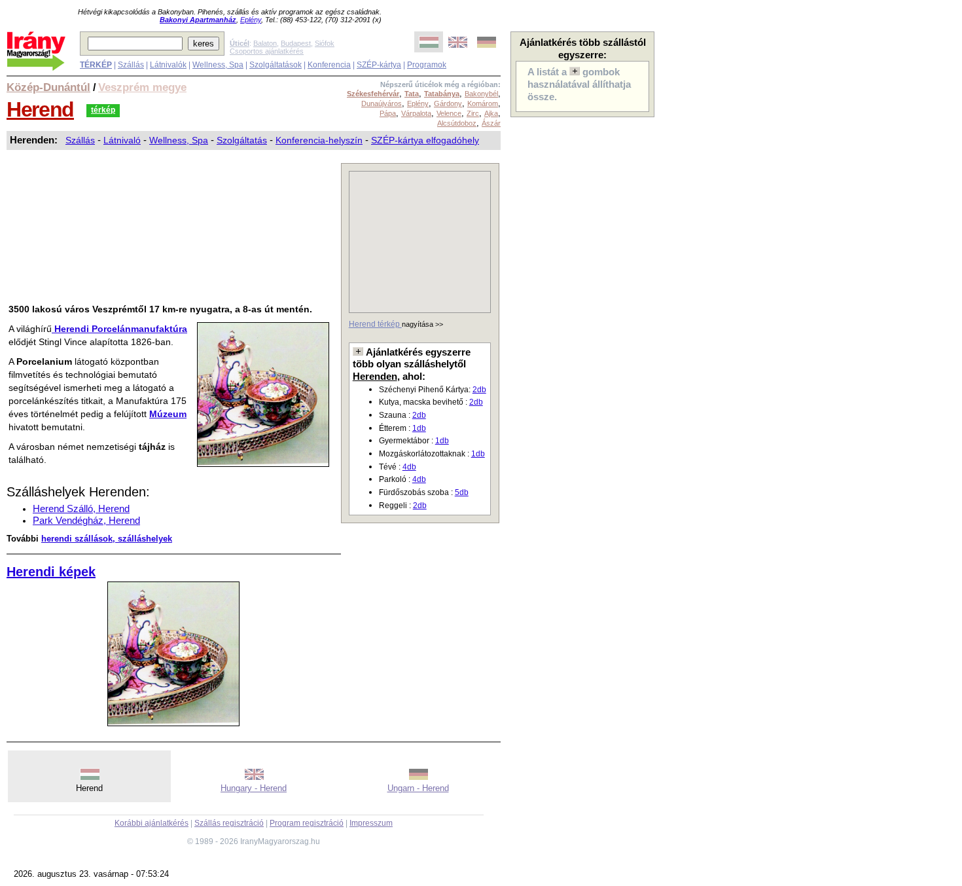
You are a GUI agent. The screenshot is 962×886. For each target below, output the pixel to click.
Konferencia (329, 64)
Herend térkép (375, 324)
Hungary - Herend (254, 788)
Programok (426, 64)
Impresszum (371, 823)
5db (462, 492)
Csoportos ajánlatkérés (267, 51)
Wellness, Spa (217, 64)
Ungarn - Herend (418, 788)
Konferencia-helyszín (319, 140)
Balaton (265, 43)
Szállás (131, 64)
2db (479, 389)
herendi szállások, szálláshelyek (106, 539)
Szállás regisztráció (229, 823)
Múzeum (168, 414)
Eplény (250, 20)
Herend (40, 109)
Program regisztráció (307, 823)
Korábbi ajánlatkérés (151, 823)
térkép (103, 110)
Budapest (296, 43)
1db (419, 428)
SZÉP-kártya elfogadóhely (425, 140)
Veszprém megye (142, 87)
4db (409, 466)
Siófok (324, 43)
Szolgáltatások (275, 64)
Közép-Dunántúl (48, 87)
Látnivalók (168, 64)
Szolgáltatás (242, 140)
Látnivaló (122, 140)
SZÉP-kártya (379, 64)
